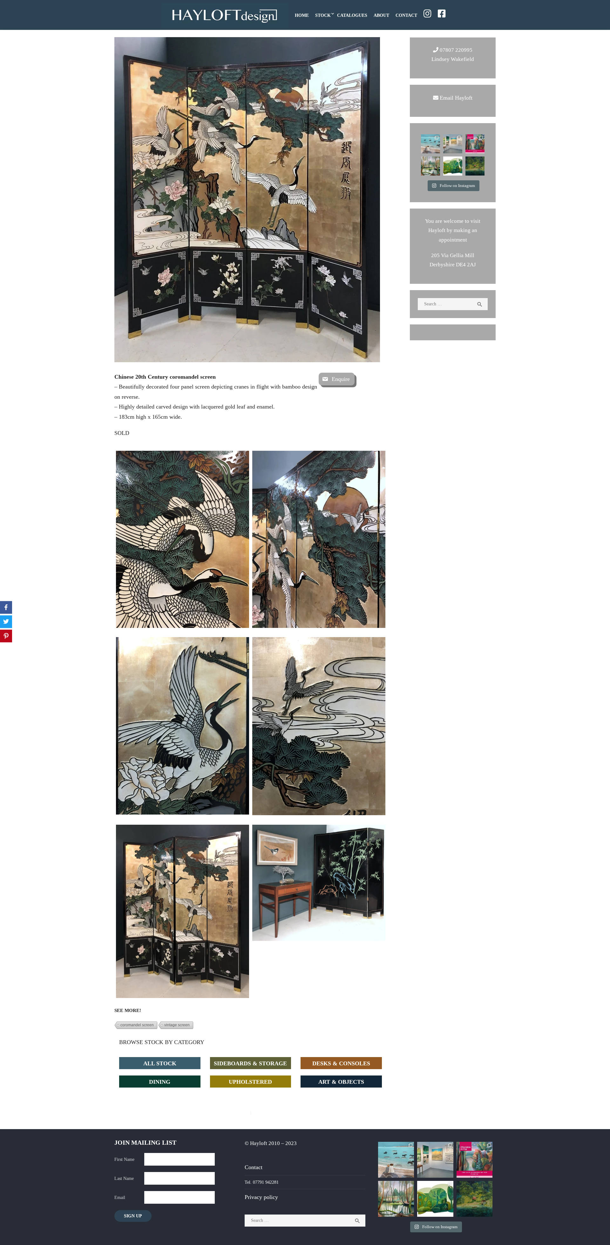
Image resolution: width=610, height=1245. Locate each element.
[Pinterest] (6, 636)
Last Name (124, 1178)
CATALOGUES (352, 15)
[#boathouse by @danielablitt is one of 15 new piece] (475, 166)
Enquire (340, 379)
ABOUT (381, 15)
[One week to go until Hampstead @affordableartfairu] (475, 143)
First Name (124, 1159)
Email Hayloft (456, 97)
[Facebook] (6, 607)
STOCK (323, 15)
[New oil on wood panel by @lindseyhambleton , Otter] (430, 166)
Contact (253, 1167)
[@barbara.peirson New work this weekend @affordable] (430, 143)
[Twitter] (6, 622)
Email (119, 1197)
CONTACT (406, 15)
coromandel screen (137, 1025)
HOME (302, 15)
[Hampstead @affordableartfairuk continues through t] (452, 143)
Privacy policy (261, 1197)
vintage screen (177, 1025)
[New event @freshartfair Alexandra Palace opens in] (452, 166)
